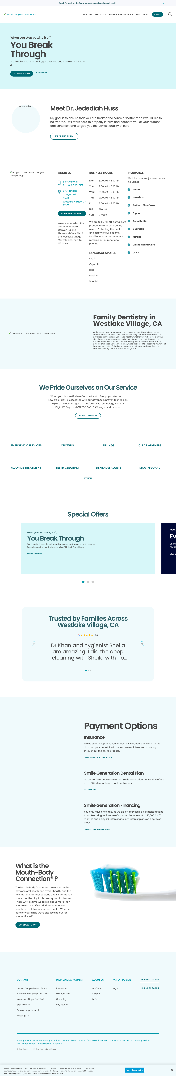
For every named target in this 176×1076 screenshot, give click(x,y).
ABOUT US (140, 14)
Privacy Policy (24, 1040)
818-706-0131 (70, 181)
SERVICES (99, 14)
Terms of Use (69, 1040)
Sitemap (57, 1043)
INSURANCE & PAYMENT (69, 979)
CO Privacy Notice (140, 1040)
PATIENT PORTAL (121, 979)
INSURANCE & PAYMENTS (120, 14)
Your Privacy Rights (134, 1070)
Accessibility (44, 1043)
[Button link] (170, 14)
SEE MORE (88, 478)
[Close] (172, 1070)
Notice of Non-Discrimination (93, 1040)
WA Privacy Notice (26, 1043)
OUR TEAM (88, 14)
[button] (83, 582)
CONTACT (22, 979)
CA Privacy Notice (120, 1040)
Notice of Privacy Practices (46, 1040)
